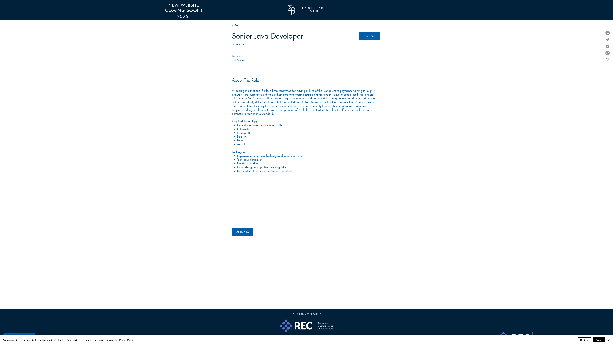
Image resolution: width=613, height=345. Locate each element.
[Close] (609, 339)
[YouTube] (607, 46)
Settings (584, 339)
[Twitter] (607, 39)
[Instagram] (607, 60)
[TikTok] (607, 53)
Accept (599, 339)
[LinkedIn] (607, 33)
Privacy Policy (126, 339)
